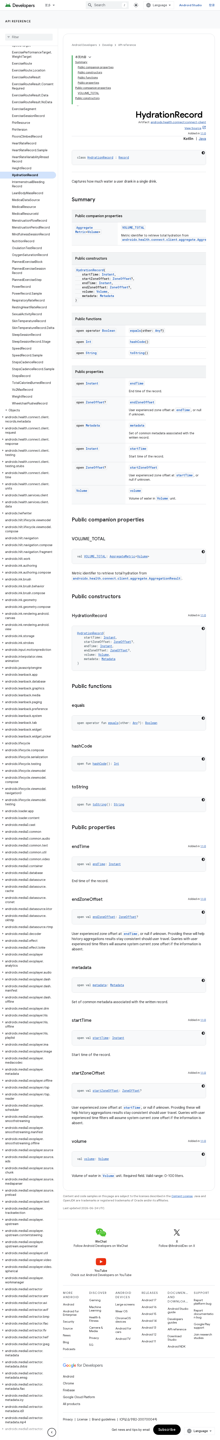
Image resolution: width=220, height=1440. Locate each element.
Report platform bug (202, 1301)
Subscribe (167, 1430)
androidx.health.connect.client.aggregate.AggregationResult (126, 578)
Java (202, 139)
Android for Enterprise (71, 1313)
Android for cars (123, 1330)
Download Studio (175, 1338)
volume (135, 491)
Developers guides (175, 1320)
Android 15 (149, 1314)
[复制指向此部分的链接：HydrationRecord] (111, 616)
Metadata (107, 296)
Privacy (94, 1338)
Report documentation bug (203, 1313)
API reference (18, 21)
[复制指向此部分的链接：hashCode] (96, 746)
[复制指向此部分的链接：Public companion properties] (148, 520)
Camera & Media (96, 1329)
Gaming (95, 1300)
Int (88, 342)
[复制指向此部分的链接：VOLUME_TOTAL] (109, 539)
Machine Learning (95, 1308)
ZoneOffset (122, 279)
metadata (137, 425)
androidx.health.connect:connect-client (178, 122)
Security (68, 1321)
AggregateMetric (84, 230)
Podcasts (69, 1349)
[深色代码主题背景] (203, 152)
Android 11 (149, 1341)
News (66, 1335)
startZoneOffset (143, 467)
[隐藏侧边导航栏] (51, 1432)
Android (68, 1304)
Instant (108, 274)
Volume (93, 232)
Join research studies (203, 1336)
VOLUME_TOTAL (133, 228)
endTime (137, 383)
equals (135, 331)
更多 (48, 5)
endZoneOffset (142, 402)
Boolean (108, 331)
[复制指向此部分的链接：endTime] (93, 846)
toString (137, 353)
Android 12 (149, 1334)
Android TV (123, 1339)
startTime (138, 449)
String (91, 353)
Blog (66, 1342)
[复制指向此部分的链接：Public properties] (119, 827)
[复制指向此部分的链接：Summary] (99, 200)
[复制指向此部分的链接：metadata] (95, 968)
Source (68, 1328)
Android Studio (190, 5)
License (82, 1419)
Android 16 (149, 1307)
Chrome (68, 1383)
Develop (107, 45)
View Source (193, 128)
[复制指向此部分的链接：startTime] (96, 1020)
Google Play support (202, 1325)
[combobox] (107, 5)
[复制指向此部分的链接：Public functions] (116, 686)
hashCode (137, 342)
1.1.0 (203, 133)
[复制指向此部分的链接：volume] (91, 1141)
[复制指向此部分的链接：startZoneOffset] (109, 1073)
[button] (28, 410)
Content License (182, 1196)
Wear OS (121, 1311)
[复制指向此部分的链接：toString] (92, 787)
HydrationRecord (100, 157)
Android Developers (84, 45)
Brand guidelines (103, 1419)
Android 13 (149, 1327)
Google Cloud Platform (79, 1397)
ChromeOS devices (123, 1319)
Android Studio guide (178, 1310)
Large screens (124, 1304)
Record (124, 157)
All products (71, 1404)
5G (91, 1345)
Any (157, 331)
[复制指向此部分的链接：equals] (89, 705)
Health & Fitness (95, 1319)
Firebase (69, 1390)
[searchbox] (29, 37)
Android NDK (176, 1346)
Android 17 (149, 1300)
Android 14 (149, 1321)
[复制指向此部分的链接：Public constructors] (125, 597)
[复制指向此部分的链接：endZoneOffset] (106, 899)
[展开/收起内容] (89, 57)
